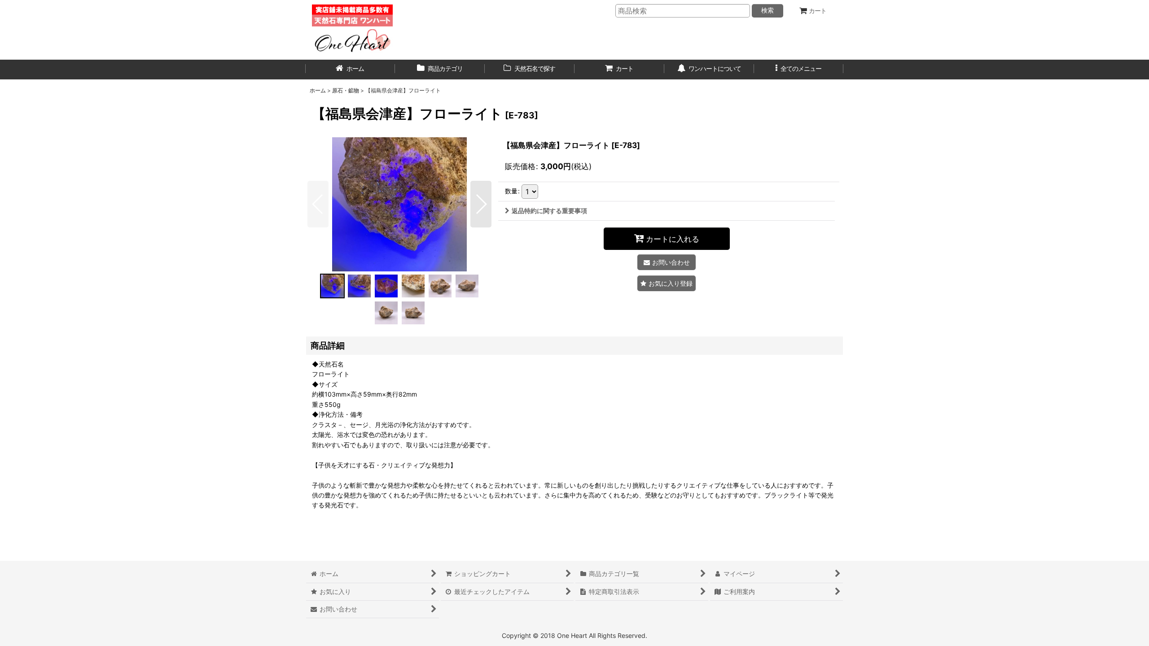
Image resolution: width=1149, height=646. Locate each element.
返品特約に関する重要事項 (549, 210)
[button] (799, 69)
